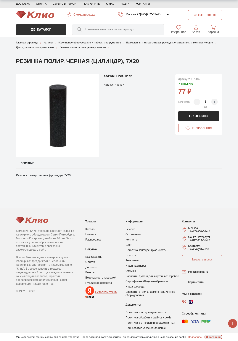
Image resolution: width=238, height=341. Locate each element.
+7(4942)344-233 (198, 249)
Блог (128, 244)
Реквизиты (132, 260)
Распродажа (93, 239)
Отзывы (131, 270)
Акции (125, 3)
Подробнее (195, 336)
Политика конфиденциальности (146, 250)
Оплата (41, 3)
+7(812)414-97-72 (199, 240)
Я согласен (213, 336)
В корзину (198, 116)
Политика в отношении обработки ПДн (150, 322)
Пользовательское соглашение (146, 327)
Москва (131, 14)
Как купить (92, 3)
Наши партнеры (136, 265)
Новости (131, 255)
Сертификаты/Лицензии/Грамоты (147, 281)
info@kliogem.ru (198, 271)
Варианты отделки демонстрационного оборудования (150, 293)
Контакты (143, 3)
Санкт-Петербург (199, 236)
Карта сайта (196, 282)
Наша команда (135, 286)
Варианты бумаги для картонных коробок (152, 276)
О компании (133, 234)
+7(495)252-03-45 (148, 14)
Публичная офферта (98, 282)
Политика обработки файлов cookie (148, 317)
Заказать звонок (202, 259)
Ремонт (130, 229)
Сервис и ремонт (65, 3)
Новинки (90, 234)
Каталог (43, 29)
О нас (110, 3)
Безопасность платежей (100, 277)
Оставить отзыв (106, 292)
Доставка (23, 3)
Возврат (90, 272)
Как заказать (93, 256)
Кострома (194, 245)
